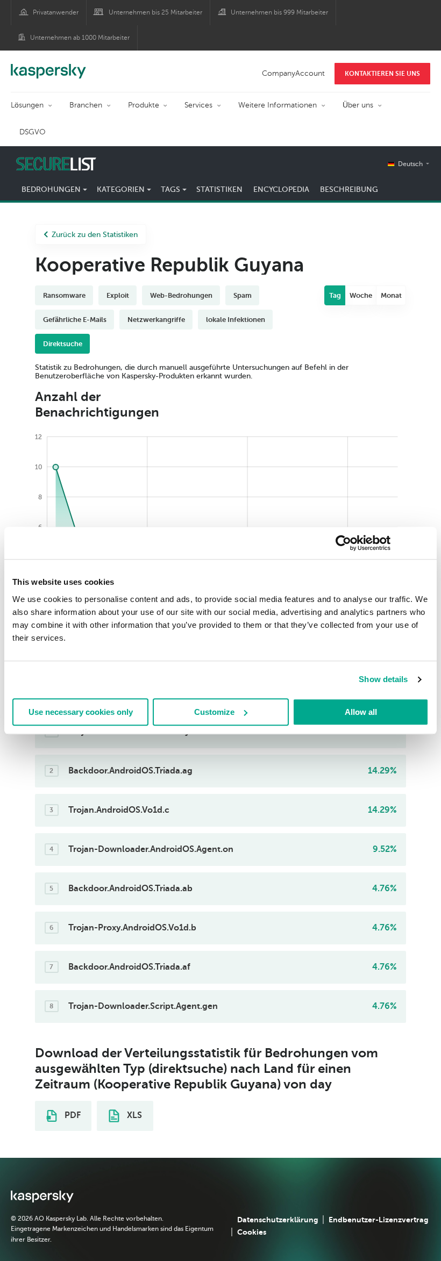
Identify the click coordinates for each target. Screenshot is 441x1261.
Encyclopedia (281, 189)
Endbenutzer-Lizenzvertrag (378, 1219)
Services (198, 105)
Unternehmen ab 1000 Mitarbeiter (80, 37)
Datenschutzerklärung (277, 1219)
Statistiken (219, 189)
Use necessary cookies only (81, 712)
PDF (71, 1115)
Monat (391, 295)
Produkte (143, 105)
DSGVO (32, 132)
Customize (214, 712)
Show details (383, 679)
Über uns (358, 105)
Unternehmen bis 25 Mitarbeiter (155, 12)
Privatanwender (56, 12)
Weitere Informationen (277, 105)
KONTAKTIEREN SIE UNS (382, 73)
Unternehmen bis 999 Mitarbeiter (279, 12)
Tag (335, 295)
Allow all (361, 712)
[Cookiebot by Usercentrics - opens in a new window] (343, 543)
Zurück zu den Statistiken (95, 235)
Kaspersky (48, 66)
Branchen (85, 105)
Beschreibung (349, 189)
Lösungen (27, 105)
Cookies (251, 1232)
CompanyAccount (293, 73)
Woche (361, 295)
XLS (133, 1115)
